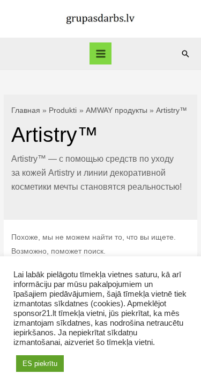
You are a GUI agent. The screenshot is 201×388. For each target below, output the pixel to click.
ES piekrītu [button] (40, 364)
